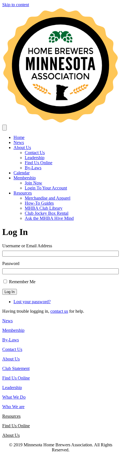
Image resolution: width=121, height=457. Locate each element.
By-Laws (33, 167)
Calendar (22, 172)
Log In (10, 292)
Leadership (34, 157)
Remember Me (22, 281)
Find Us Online (38, 162)
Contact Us (35, 152)
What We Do (14, 397)
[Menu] (4, 128)
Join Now (33, 182)
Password (10, 263)
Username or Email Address (27, 245)
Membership (25, 177)
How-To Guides (39, 203)
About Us (22, 147)
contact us (59, 311)
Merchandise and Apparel (47, 198)
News (19, 142)
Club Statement (16, 368)
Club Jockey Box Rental (46, 213)
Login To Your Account (46, 188)
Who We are (13, 406)
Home (19, 137)
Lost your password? (32, 301)
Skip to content (15, 4)
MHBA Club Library (43, 208)
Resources (23, 193)
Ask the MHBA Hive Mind (49, 218)
